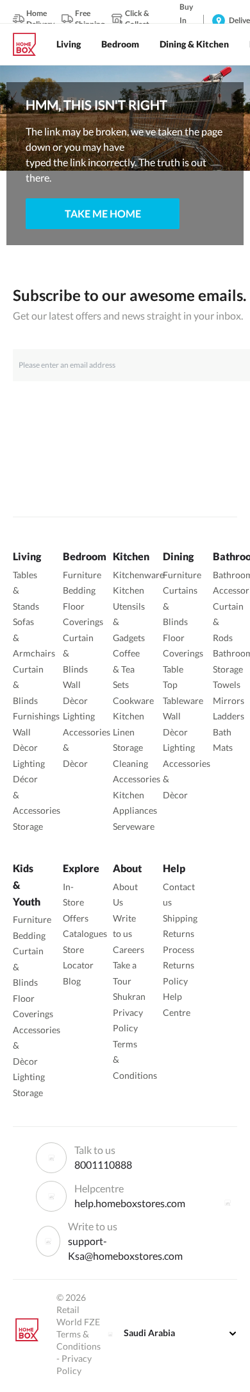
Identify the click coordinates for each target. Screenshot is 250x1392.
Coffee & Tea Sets (126, 669)
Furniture (82, 574)
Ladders (228, 715)
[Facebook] (227, 1202)
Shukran (129, 996)
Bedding (79, 590)
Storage (28, 826)
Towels (226, 684)
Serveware (133, 826)
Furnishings (36, 715)
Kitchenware (138, 574)
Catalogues (85, 933)
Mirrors (228, 700)
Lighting (29, 763)
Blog (72, 980)
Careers (128, 949)
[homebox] (29, 44)
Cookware (133, 700)
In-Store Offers (75, 902)
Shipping (180, 918)
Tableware (183, 700)
